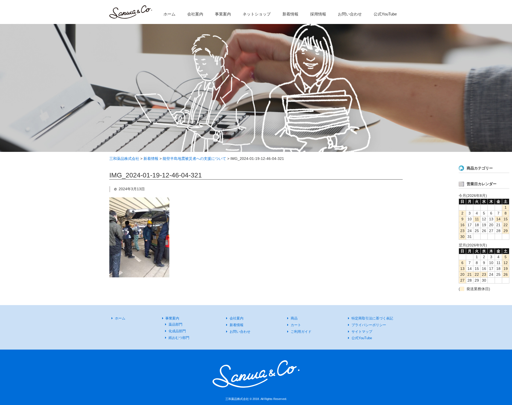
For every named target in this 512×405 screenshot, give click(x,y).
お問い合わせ (350, 14)
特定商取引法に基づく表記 (372, 318)
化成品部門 (177, 331)
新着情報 (290, 14)
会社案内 (195, 14)
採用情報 (318, 14)
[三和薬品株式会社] (130, 13)
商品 (294, 318)
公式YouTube (385, 14)
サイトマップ (361, 332)
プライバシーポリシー (368, 325)
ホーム (169, 14)
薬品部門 (175, 324)
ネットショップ (257, 14)
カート (296, 325)
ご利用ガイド (301, 332)
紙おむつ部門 (179, 338)
